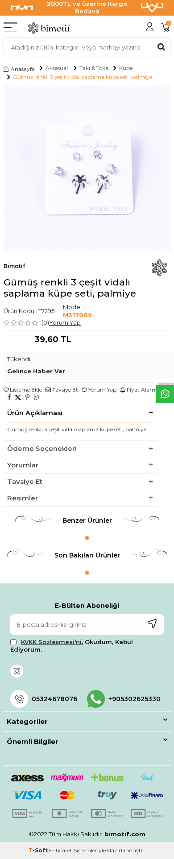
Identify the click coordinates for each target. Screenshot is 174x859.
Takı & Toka (93, 68)
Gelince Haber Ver (36, 371)
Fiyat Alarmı (142, 389)
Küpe (126, 68)
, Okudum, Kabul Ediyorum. (71, 645)
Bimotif (14, 266)
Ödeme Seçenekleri (42, 448)
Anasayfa (23, 69)
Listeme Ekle (25, 389)
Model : (77, 310)
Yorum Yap (65, 322)
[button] (87, 538)
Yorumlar (22, 465)
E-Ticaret (60, 850)
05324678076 (54, 699)
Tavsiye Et (64, 389)
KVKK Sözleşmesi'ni (51, 641)
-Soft (39, 850)
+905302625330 (134, 699)
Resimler (22, 498)
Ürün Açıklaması (34, 413)
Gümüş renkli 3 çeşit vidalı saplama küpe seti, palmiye (82, 77)
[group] (87, 168)
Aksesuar (57, 68)
